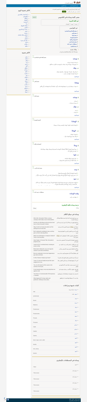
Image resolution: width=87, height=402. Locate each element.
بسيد (76, 298)
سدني (75, 333)
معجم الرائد (74, 35)
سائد (76, 307)
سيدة (76, 289)
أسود (76, 338)
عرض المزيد (76, 76)
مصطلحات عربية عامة (72, 44)
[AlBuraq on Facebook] (8, 400)
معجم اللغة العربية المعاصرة (71, 31)
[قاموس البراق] (77, 2)
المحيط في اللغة (73, 39)
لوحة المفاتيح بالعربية (74, 5)
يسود (76, 294)
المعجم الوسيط (73, 37)
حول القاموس (63, 5)
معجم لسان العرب (73, 41)
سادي (75, 324)
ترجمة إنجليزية (74, 46)
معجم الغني (74, 33)
